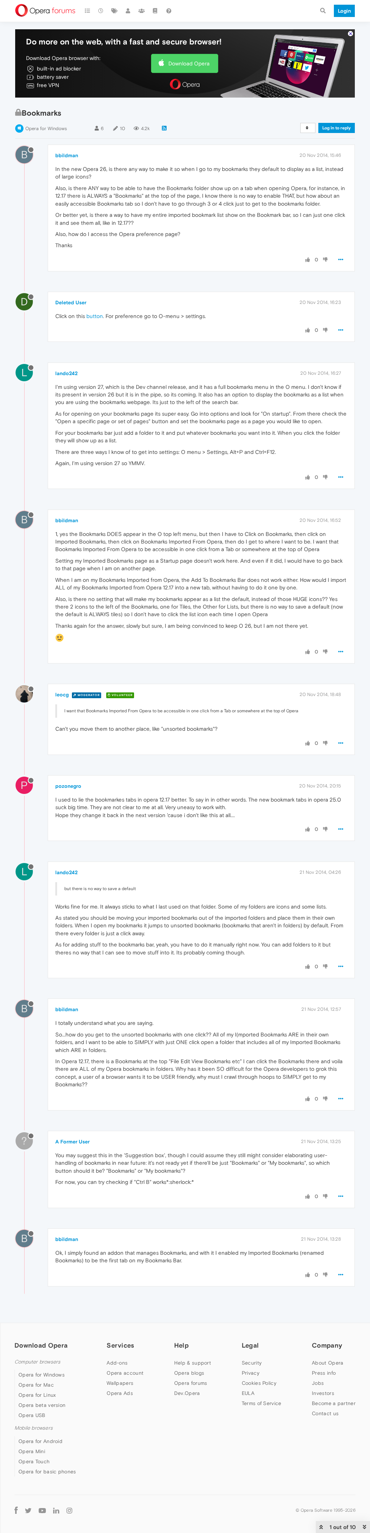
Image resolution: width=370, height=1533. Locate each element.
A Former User (72, 1142)
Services (120, 1345)
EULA (248, 1393)
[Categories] (87, 11)
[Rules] (155, 11)
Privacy (250, 1373)
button (94, 316)
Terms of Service (261, 1403)
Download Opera (189, 63)
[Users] (128, 11)
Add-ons (117, 1363)
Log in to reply (336, 127)
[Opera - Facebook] (16, 1510)
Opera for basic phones (47, 1471)
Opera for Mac (36, 1385)
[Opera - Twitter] (28, 1510)
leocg (62, 694)
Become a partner (334, 1403)
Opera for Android (40, 1441)
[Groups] (142, 11)
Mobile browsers (33, 1428)
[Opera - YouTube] (42, 1510)
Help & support (192, 1363)
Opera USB (32, 1415)
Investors (323, 1393)
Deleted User (70, 302)
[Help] (169, 11)
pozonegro (68, 786)
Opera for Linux (37, 1395)
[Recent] (101, 11)
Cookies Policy (259, 1383)
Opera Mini (31, 1451)
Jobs (318, 1383)
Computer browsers (37, 1362)
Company (327, 1345)
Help (181, 1345)
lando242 (66, 373)
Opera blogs (189, 1373)
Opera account (125, 1373)
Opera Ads (120, 1393)
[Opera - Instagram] (69, 1510)
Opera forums (190, 1383)
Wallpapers (120, 1383)
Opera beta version (41, 1405)
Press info (324, 1373)
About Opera (327, 1363)
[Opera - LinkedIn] (56, 1510)
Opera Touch (34, 1461)
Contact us (325, 1413)
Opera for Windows (46, 128)
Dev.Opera (187, 1393)
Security (252, 1363)
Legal (250, 1345)
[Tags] (114, 11)
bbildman (66, 155)
